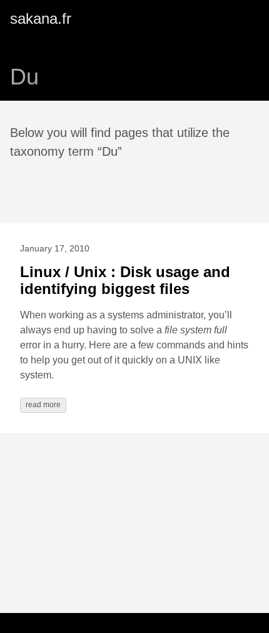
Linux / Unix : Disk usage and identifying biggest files (125, 280)
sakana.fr (40, 18)
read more (43, 404)
